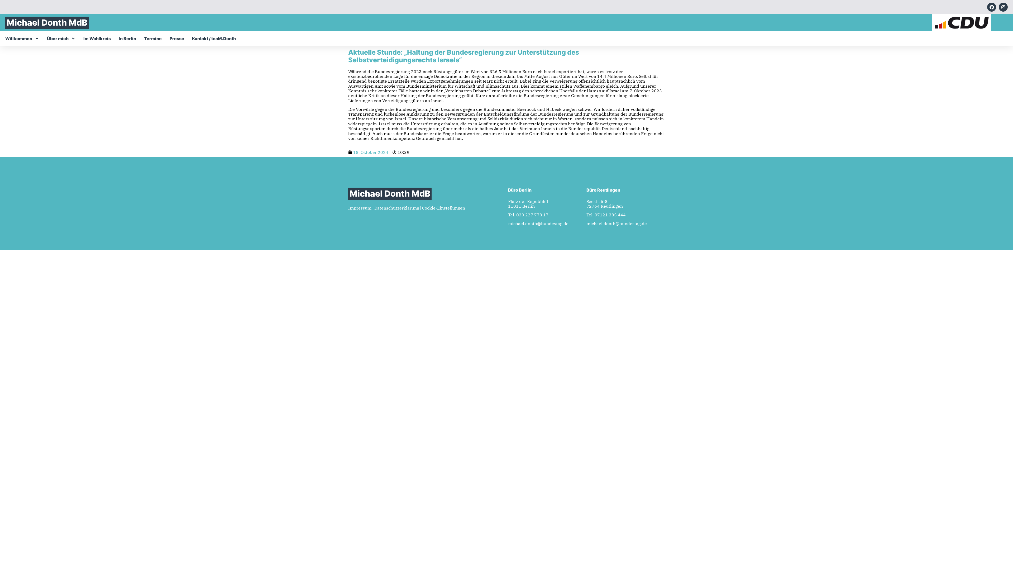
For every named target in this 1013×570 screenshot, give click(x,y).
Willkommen (18, 38)
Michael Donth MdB (47, 22)
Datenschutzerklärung (396, 208)
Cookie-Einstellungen (443, 208)
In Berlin (127, 38)
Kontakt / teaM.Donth (214, 38)
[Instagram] (1003, 7)
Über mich (58, 38)
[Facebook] (991, 7)
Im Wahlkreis (97, 38)
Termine (153, 38)
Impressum (359, 208)
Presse (177, 38)
